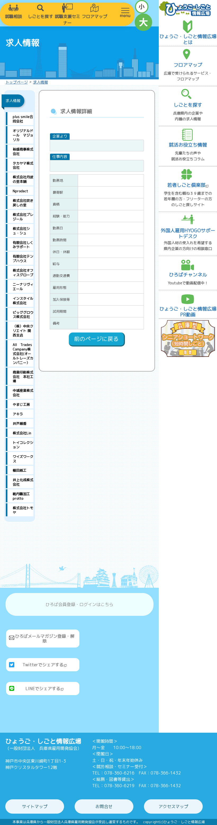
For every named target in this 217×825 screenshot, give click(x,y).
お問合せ (104, 806)
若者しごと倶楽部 (186, 185)
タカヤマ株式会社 (23, 165)
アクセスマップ (173, 806)
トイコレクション (23, 444)
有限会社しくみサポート (23, 244)
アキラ (18, 414)
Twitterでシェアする (43, 665)
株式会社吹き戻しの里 (23, 202)
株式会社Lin (22, 433)
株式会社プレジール (23, 216)
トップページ (17, 82)
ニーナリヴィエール (23, 286)
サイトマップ (34, 806)
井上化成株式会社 (23, 482)
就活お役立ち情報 (188, 145)
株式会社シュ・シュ (21, 230)
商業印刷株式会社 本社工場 (23, 377)
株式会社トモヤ (23, 510)
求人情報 (40, 82)
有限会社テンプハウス (23, 258)
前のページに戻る (96, 339)
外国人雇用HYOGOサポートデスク (188, 233)
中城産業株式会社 (23, 392)
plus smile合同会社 (23, 119)
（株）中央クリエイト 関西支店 (23, 331)
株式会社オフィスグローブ (23, 272)
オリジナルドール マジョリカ (23, 135)
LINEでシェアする (42, 688)
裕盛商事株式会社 (23, 151)
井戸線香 (19, 423)
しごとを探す (40, 16)
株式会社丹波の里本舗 (23, 179)
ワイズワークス (23, 458)
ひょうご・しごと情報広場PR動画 (187, 312)
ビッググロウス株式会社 (23, 314)
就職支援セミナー (67, 19)
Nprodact (20, 191)
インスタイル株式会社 (23, 300)
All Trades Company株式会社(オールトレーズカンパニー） (23, 353)
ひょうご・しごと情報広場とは (187, 39)
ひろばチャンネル (188, 274)
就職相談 (13, 16)
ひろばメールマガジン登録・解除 (44, 638)
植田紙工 (19, 470)
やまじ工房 (21, 404)
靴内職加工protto (21, 496)
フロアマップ (94, 16)
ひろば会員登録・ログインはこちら (79, 604)
